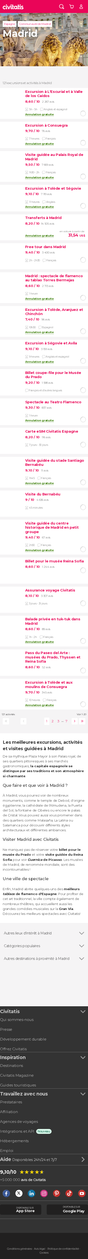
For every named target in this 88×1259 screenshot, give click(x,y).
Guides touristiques (18, 1085)
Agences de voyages (19, 1121)
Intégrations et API (17, 1131)
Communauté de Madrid (35, 24)
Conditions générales (19, 1248)
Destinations (11, 1065)
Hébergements (14, 1141)
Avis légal (39, 1248)
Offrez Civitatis (13, 1049)
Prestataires (11, 1102)
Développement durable (23, 1039)
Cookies (44, 1252)
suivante (73, 721)
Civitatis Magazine (16, 1075)
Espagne (9, 24)
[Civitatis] (13, 6)
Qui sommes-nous (16, 1019)
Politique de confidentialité (63, 1248)
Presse (6, 1029)
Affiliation (9, 1111)
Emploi (6, 1150)
